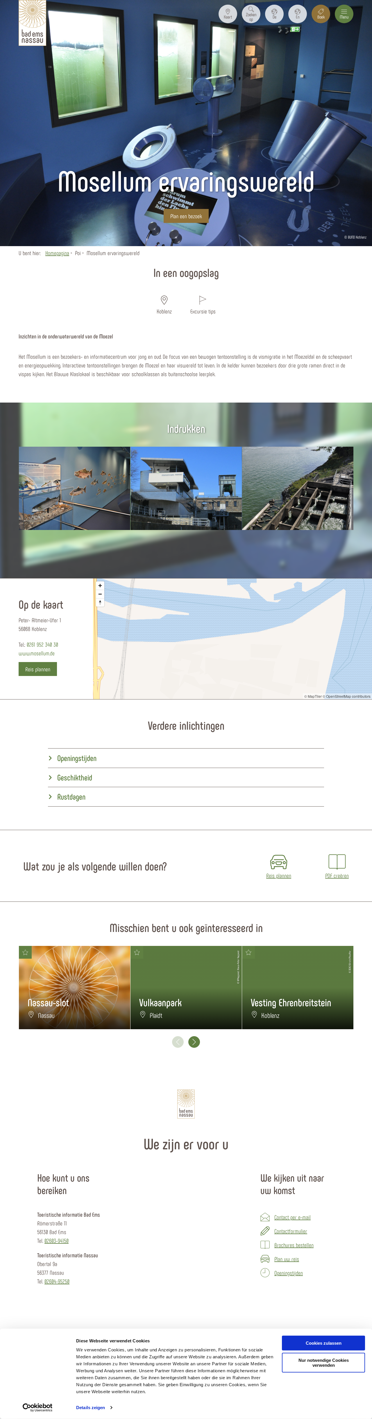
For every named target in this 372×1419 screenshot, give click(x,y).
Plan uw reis (286, 1258)
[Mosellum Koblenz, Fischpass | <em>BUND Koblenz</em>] (297, 488)
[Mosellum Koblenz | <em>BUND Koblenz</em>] (186, 488)
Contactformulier (290, 1230)
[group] (186, 758)
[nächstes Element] (194, 1042)
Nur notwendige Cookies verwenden (323, 1363)
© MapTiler (313, 696)
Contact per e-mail (292, 1217)
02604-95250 (56, 1281)
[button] (228, 14)
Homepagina (57, 252)
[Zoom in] (100, 585)
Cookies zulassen (323, 1343)
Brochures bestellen (294, 1244)
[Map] (232, 638)
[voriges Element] (178, 1042)
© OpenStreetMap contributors (347, 696)
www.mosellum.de (37, 653)
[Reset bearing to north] (100, 602)
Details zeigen (90, 1407)
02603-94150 (56, 1240)
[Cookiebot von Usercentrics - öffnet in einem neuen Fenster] (37, 1407)
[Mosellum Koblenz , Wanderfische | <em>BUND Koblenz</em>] (74, 488)
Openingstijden (288, 1272)
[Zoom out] (100, 594)
